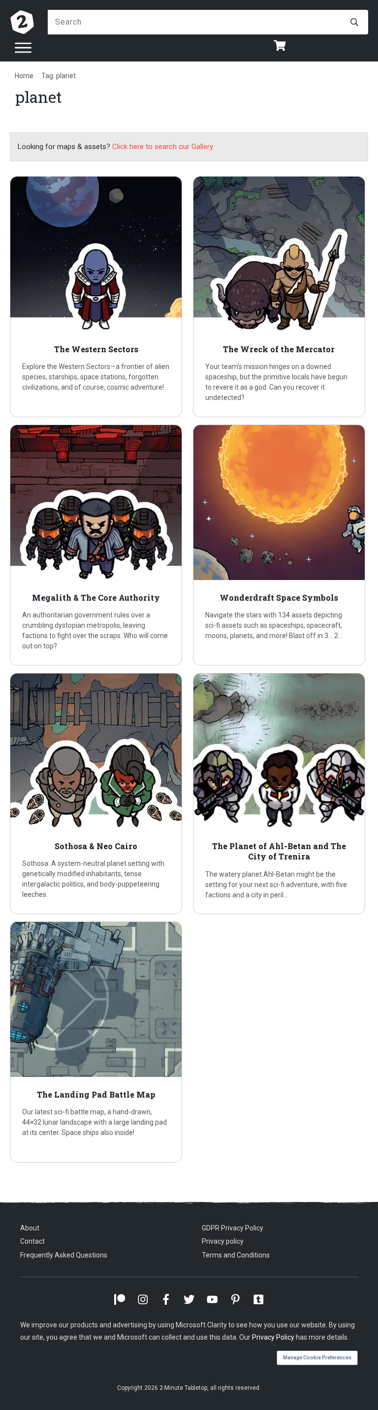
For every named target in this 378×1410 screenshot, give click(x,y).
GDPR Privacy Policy (232, 1228)
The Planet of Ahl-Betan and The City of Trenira (281, 793)
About (29, 1228)
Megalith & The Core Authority (98, 545)
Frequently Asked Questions (63, 1255)
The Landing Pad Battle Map (98, 1042)
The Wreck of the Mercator (281, 296)
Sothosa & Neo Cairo (98, 793)
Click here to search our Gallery (162, 146)
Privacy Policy (273, 1337)
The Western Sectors (98, 296)
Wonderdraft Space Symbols (281, 545)
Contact (32, 1241)
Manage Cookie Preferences (317, 1357)
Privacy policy (223, 1241)
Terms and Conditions (236, 1255)
